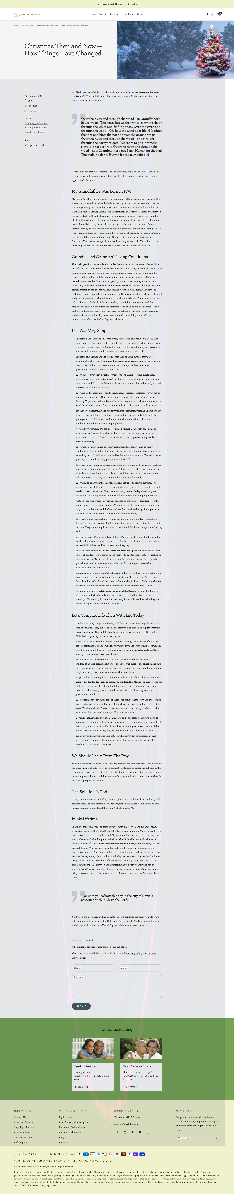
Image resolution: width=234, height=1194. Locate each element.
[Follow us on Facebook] (117, 1132)
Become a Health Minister (72, 1127)
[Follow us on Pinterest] (132, 1132)
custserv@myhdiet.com (126, 1124)
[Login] (212, 14)
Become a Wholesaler (70, 1132)
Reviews (63, 1142)
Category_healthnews (36, 123)
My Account (65, 1117)
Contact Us (20, 1117)
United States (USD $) (26, 1154)
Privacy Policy (134, 953)
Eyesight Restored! (85, 1066)
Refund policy (21, 1142)
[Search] (207, 14)
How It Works (98, 14)
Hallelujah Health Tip (36, 127)
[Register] (216, 1138)
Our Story (128, 14)
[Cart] (218, 14)
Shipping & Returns (24, 1127)
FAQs (62, 1137)
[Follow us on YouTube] (140, 1132)
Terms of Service (23, 1137)
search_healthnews (35, 132)
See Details (133, 4)
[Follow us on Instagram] (125, 1132)
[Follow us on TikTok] (147, 1132)
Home (17, 26)
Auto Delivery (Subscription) (74, 1122)
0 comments (34, 111)
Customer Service (23, 1122)
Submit (81, 1006)
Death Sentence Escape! (137, 1066)
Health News (28, 26)
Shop (140, 14)
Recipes (114, 14)
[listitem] (26, 145)
